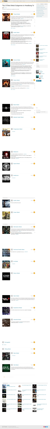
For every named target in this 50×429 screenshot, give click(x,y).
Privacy (11, 426)
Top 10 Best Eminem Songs (41, 399)
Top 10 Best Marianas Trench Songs (26, 409)
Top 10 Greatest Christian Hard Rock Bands (42, 404)
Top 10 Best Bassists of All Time (26, 395)
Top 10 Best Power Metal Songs (12, 408)
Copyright (13, 426)
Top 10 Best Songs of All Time (27, 385)
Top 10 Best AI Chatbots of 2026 (41, 7)
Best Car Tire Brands (39, 16)
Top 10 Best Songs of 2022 (11, 386)
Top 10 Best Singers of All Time (42, 385)
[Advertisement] (18, 52)
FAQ (15, 426)
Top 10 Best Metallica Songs (11, 399)
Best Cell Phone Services (40, 10)
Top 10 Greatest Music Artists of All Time (26, 390)
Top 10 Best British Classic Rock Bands (12, 404)
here (39, 112)
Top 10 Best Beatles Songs (11, 394)
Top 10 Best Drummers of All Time (41, 395)
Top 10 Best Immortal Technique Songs (40, 409)
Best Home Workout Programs (40, 13)
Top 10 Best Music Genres (26, 399)
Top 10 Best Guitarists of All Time (41, 390)
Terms (9, 426)
